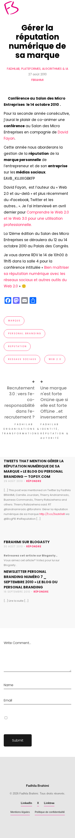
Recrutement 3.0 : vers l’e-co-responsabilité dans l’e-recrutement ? (19, 402)
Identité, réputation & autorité (54, 433)
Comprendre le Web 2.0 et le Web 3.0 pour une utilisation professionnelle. (36, 218)
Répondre (33, 481)
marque (14, 320)
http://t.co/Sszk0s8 (52, 514)
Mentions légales (20, 812)
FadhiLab (13, 69)
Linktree (49, 803)
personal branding (24, 333)
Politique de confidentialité (50, 812)
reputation (17, 346)
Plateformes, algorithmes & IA (44, 69)
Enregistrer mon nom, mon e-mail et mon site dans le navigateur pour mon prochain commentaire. (37, 723)
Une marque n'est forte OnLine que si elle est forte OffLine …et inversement (54, 402)
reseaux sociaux (22, 359)
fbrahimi (37, 80)
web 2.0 (55, 359)
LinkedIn (26, 803)
